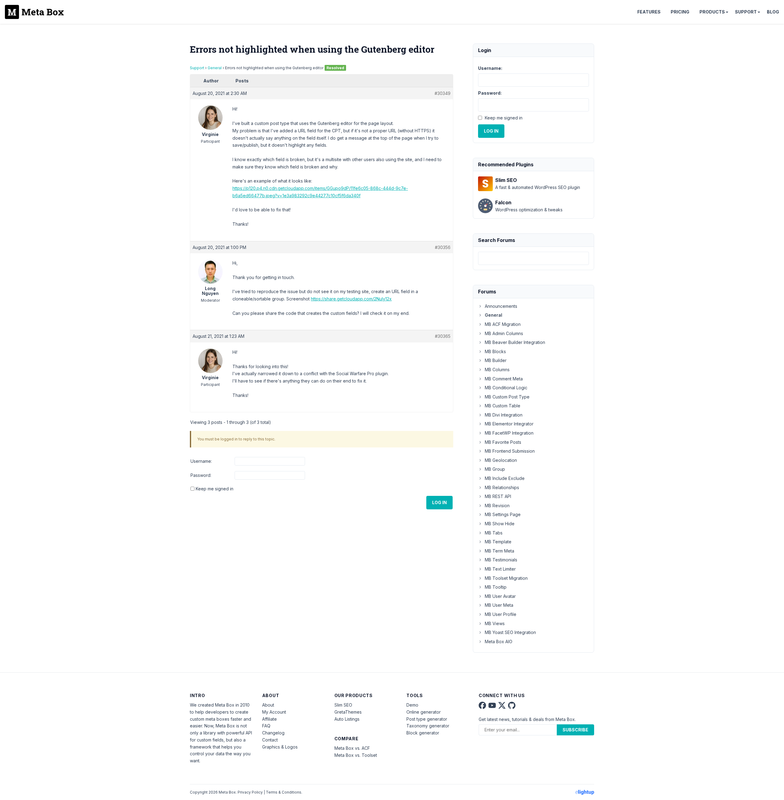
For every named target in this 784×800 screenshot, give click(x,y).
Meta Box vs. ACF (352, 748)
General (215, 68)
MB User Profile (500, 614)
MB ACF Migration (503, 324)
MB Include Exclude (505, 478)
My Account (274, 712)
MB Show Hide (499, 523)
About (268, 705)
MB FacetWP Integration (509, 433)
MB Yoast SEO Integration (510, 632)
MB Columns (497, 369)
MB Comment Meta (504, 378)
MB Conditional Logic (506, 387)
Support (746, 11)
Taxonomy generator (427, 725)
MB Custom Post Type (507, 396)
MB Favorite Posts (503, 442)
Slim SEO (343, 705)
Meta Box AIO (498, 641)
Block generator (422, 732)
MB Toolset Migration (506, 578)
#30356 (442, 247)
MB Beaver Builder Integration (515, 342)
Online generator (423, 712)
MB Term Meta (499, 550)
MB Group (495, 469)
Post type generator (426, 719)
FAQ (266, 725)
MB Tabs (494, 532)
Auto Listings (347, 719)
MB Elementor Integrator (509, 423)
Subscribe (575, 729)
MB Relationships (502, 487)
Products (712, 11)
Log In (439, 502)
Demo (412, 705)
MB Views (495, 623)
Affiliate (269, 719)
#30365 (442, 336)
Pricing (680, 11)
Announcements (501, 306)
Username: (201, 461)
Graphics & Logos (280, 746)
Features (649, 11)
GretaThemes (348, 712)
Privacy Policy (250, 792)
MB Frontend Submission (510, 451)
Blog (773, 11)
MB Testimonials (501, 559)
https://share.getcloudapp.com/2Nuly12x (351, 298)
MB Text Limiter (500, 569)
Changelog (273, 732)
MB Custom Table (502, 405)
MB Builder (496, 360)
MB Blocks (495, 351)
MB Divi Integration (503, 414)
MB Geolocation (501, 460)
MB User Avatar (500, 596)
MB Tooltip (496, 587)
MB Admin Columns (504, 333)
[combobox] (533, 258)
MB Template (498, 541)
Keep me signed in (214, 488)
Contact (270, 739)
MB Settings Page (503, 514)
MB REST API (498, 496)
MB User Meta (499, 605)
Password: (200, 475)
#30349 (442, 93)
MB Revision (497, 505)
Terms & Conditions (283, 792)
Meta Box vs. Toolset (355, 755)
